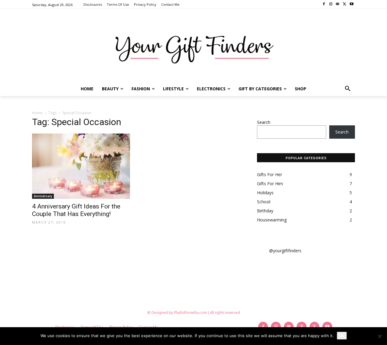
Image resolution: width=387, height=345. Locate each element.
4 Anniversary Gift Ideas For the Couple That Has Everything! (76, 210)
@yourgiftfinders (285, 250)
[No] (379, 336)
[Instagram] (330, 4)
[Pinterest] (302, 327)
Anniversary (43, 196)
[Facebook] (323, 4)
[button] (347, 89)
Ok (341, 335)
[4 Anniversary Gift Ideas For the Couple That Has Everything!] (81, 166)
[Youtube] (351, 4)
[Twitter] (344, 4)
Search (263, 122)
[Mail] (337, 4)
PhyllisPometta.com (190, 313)
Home (37, 112)
